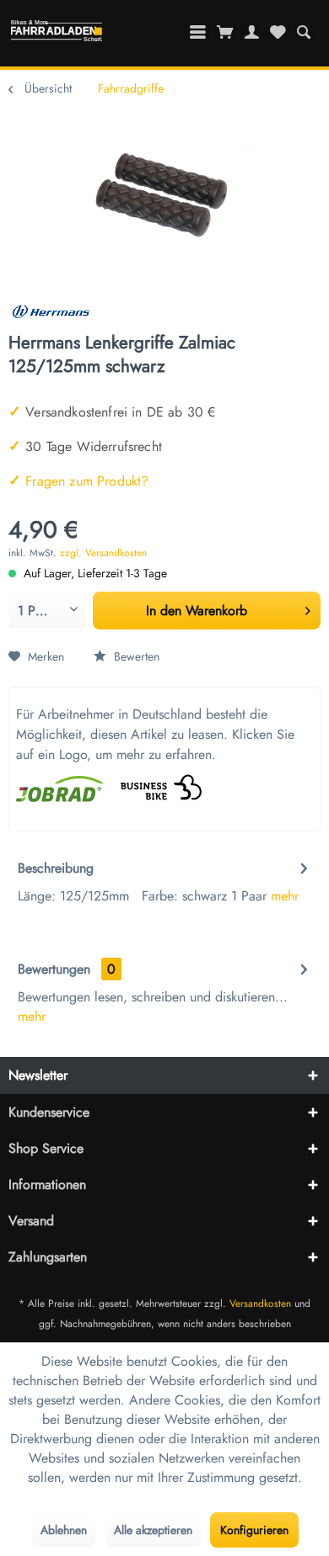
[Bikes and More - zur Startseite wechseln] (56, 35)
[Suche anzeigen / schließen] (303, 32)
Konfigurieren (254, 1529)
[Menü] (198, 32)
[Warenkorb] (226, 32)
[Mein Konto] (252, 32)
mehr (285, 895)
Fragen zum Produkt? (78, 481)
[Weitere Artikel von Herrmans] (50, 316)
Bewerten (135, 656)
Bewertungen (54, 969)
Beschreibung (56, 868)
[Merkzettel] (277, 32)
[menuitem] (303, 32)
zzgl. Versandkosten (103, 552)
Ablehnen (63, 1529)
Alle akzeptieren (153, 1529)
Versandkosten (260, 1303)
